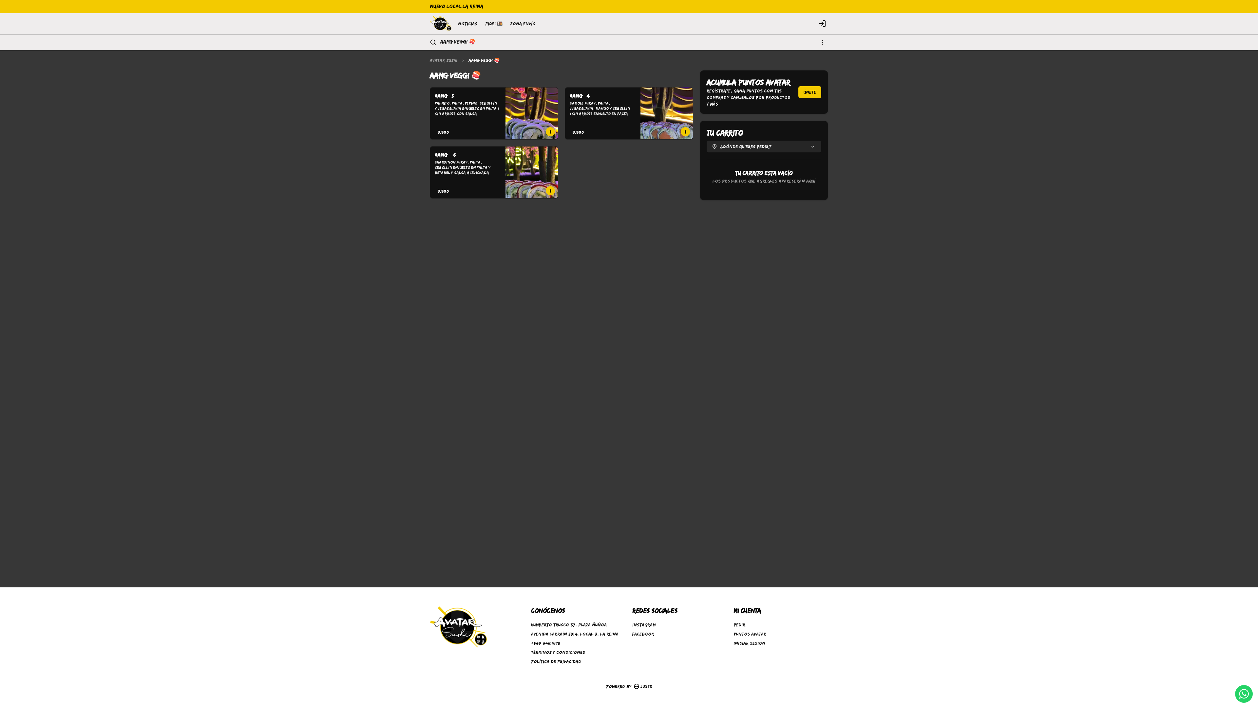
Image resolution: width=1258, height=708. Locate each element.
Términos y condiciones (558, 652)
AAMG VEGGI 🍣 (457, 42)
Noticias (467, 23)
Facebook (643, 634)
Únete (810, 92)
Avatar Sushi (443, 60)
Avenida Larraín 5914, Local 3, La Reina (575, 634)
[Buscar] (433, 42)
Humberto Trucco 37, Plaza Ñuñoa (569, 624)
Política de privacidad (556, 661)
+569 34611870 (545, 643)
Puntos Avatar (750, 634)
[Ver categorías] (822, 42)
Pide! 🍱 (494, 23)
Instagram (644, 624)
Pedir (739, 624)
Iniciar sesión (749, 643)
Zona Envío (523, 23)
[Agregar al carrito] (550, 131)
